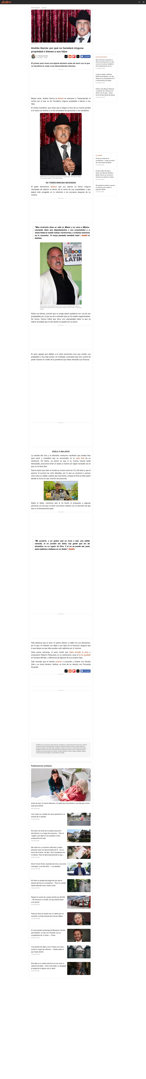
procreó (59, 661)
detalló (84, 235)
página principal (35, 7)
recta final (80, 458)
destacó (54, 186)
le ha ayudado (85, 654)
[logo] (6, 2)
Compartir (87, 56)
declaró (61, 98)
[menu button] (143, 2)
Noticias (44, 7)
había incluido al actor (79, 652)
